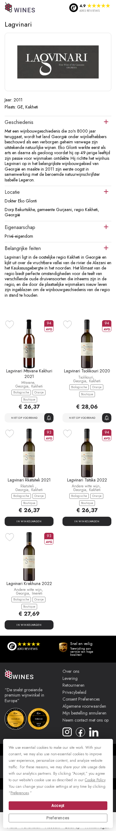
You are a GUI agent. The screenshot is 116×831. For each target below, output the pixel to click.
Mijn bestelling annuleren (84, 713)
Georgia (21, 386)
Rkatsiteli (27, 486)
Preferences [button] (20, 793)
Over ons (70, 671)
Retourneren (73, 685)
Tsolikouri (85, 377)
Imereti (37, 593)
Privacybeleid (74, 692)
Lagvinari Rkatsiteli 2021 (29, 480)
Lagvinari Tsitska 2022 (87, 480)
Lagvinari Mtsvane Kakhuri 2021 (29, 373)
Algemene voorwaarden (84, 706)
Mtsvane (27, 382)
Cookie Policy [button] (95, 780)
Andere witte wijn (86, 486)
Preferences (58, 818)
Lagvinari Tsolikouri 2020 (87, 371)
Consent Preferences (81, 699)
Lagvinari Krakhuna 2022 (29, 583)
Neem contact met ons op (85, 720)
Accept (58, 805)
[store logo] (20, 8)
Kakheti (37, 386)
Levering (70, 678)
